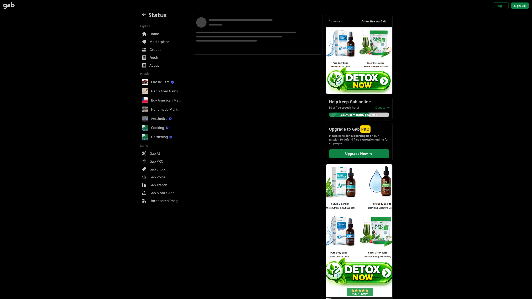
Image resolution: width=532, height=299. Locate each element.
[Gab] (9, 5)
